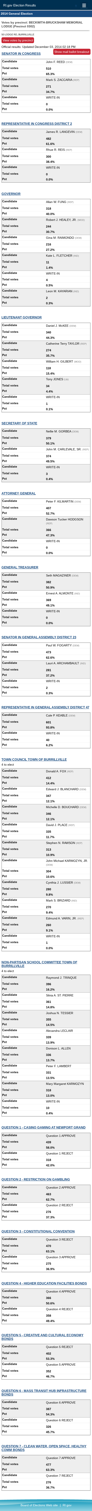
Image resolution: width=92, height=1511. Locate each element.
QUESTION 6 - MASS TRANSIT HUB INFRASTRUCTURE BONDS (43, 1392)
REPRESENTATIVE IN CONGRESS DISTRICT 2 (36, 124)
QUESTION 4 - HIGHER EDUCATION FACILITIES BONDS (44, 1283)
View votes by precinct (18, 40)
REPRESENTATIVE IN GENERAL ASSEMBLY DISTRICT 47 (45, 707)
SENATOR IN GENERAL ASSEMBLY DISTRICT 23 (38, 637)
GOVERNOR (11, 194)
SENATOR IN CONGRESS (21, 53)
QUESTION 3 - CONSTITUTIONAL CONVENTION (38, 1231)
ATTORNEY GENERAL (18, 493)
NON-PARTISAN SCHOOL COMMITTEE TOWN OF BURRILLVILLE (39, 964)
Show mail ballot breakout (71, 51)
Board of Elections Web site (39, 1505)
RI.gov (67, 1505)
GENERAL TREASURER (19, 567)
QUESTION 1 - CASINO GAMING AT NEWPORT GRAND (43, 1127)
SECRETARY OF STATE (19, 423)
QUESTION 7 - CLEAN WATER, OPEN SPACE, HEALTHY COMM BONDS (43, 1448)
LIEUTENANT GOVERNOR (21, 317)
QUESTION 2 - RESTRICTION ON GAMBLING (35, 1179)
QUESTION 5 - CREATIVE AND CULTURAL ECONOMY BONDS (42, 1337)
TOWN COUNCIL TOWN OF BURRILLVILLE (34, 759)
